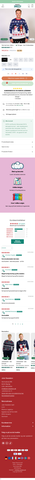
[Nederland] (19, 458)
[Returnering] (17, 114)
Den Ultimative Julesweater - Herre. (23, 365)
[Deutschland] (6, 458)
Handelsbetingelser (8, 396)
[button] (6, 47)
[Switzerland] (29, 458)
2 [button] (15, 324)
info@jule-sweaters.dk (9, 389)
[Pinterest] (6, 443)
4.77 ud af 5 (21, 223)
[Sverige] (25, 458)
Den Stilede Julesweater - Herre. (8, 365)
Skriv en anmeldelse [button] (17, 241)
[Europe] (9, 458)
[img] (5, 252)
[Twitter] (10, 443)
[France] (12, 458)
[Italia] (16, 458)
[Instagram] (3, 443)
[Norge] (22, 458)
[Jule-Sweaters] (17, 6)
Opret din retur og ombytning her (13, 393)
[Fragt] (17, 110)
